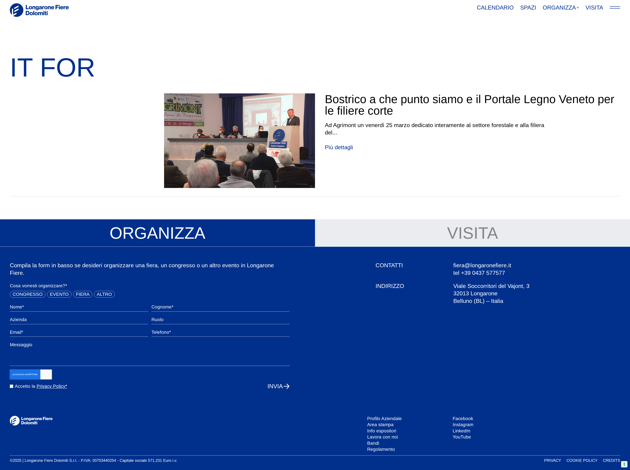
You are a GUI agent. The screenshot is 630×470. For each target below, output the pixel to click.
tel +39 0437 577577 (479, 273)
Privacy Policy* (52, 386)
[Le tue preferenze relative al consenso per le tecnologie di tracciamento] (624, 464)
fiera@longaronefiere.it (482, 265)
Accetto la (41, 386)
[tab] (157, 233)
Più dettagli (339, 147)
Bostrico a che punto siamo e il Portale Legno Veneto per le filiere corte (469, 105)
